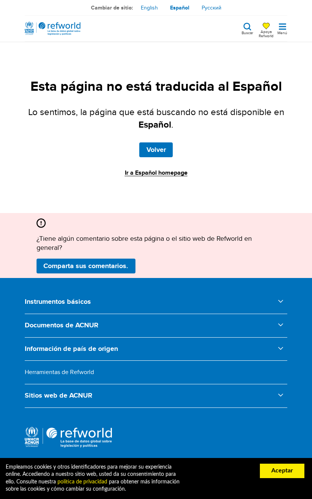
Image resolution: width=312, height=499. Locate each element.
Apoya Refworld (266, 33)
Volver (156, 150)
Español (179, 7)
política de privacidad (82, 482)
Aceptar (282, 470)
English (149, 7)
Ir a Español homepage (156, 172)
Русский (211, 7)
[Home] (53, 28)
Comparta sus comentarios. (85, 266)
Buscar (247, 32)
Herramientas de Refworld (59, 372)
